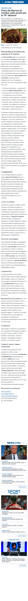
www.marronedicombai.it (9, 396)
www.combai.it (6, 391)
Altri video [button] (23, 565)
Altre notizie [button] (22, 487)
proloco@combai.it (7, 394)
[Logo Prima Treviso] (14, 2)
